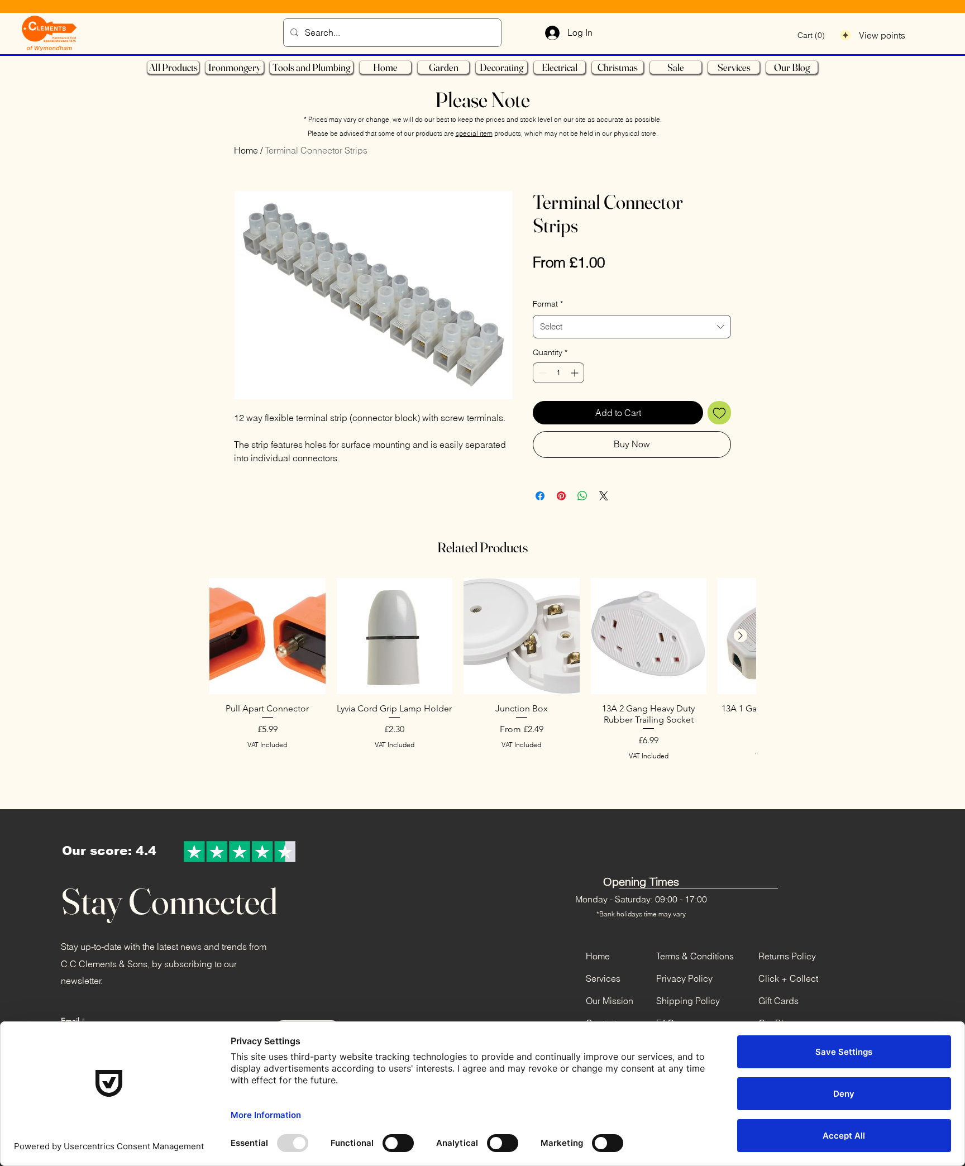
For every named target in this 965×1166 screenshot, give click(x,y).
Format (548, 304)
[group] (482, 684)
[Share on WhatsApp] (582, 496)
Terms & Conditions (695, 956)
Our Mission (609, 1000)
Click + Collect (788, 978)
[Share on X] (603, 496)
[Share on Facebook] (540, 496)
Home (246, 150)
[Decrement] (541, 373)
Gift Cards (778, 1000)
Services (603, 978)
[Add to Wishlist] (719, 412)
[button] (811, 35)
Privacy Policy (684, 978)
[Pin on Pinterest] (561, 496)
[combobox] (632, 326)
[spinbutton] (558, 373)
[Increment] (575, 373)
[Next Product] (740, 635)
